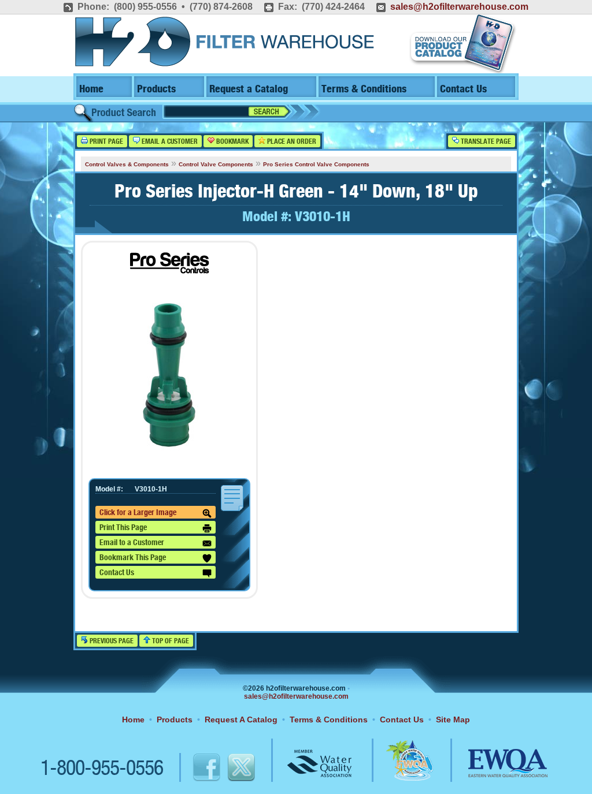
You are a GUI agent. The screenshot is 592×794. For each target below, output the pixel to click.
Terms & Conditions (363, 89)
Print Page (105, 142)
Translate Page (485, 142)
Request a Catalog (248, 89)
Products (156, 89)
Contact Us (463, 89)
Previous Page (111, 641)
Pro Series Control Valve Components (316, 164)
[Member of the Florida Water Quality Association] (397, 769)
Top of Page (169, 641)
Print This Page (123, 528)
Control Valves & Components (127, 164)
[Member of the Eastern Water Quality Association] (495, 769)
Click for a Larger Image (137, 513)
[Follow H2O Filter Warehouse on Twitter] (240, 769)
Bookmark (231, 142)
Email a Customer (169, 142)
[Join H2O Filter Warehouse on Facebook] (194, 769)
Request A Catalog (241, 719)
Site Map (453, 719)
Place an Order (290, 142)
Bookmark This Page (132, 558)
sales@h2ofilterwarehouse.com (459, 7)
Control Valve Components (216, 164)
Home (91, 89)
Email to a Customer (131, 543)
